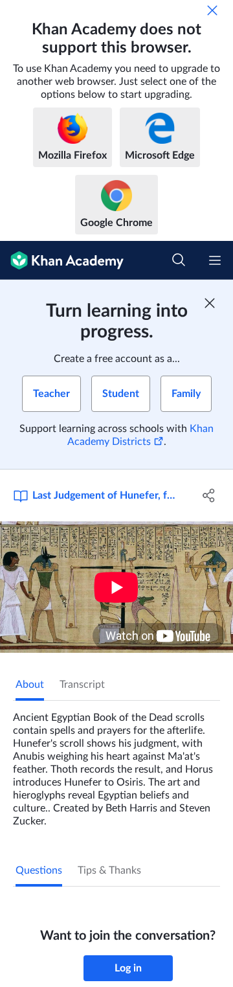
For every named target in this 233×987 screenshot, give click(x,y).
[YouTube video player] (116, 587)
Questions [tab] (39, 870)
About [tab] (30, 684)
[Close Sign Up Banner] (210, 303)
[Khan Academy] (62, 260)
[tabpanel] (116, 764)
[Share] (209, 495)
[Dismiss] (212, 10)
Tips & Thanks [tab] (109, 870)
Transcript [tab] (82, 684)
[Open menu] (215, 260)
